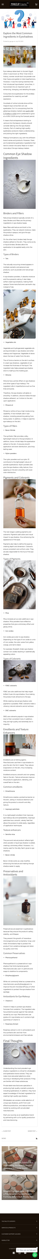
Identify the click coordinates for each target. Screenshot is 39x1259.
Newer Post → (32, 1131)
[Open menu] (5, 4)
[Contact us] (34, 1254)
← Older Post (6, 1131)
